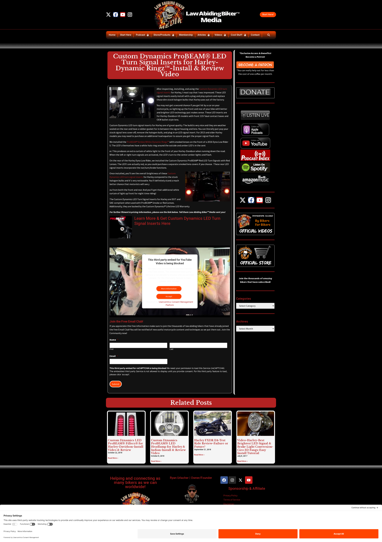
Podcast (140, 34)
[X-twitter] (108, 14)
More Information (169, 288)
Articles (202, 34)
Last (171, 349)
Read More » (113, 458)
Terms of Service (231, 499)
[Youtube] (122, 14)
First (111, 349)
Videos (218, 34)
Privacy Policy (230, 495)
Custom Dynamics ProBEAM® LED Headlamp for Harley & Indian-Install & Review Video (168, 447)
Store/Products (162, 34)
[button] (268, 35)
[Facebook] (115, 14)
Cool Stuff (236, 34)
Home (112, 34)
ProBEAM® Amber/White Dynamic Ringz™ (148, 141)
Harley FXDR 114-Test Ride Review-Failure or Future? (211, 443)
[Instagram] (129, 14)
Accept (169, 296)
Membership (186, 34)
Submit (115, 384)
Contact (255, 34)
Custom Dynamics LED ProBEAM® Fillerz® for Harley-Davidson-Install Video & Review (125, 445)
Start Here (125, 34)
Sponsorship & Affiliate (246, 488)
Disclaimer (228, 503)
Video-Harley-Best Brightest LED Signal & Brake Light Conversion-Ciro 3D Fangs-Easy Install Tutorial (255, 447)
